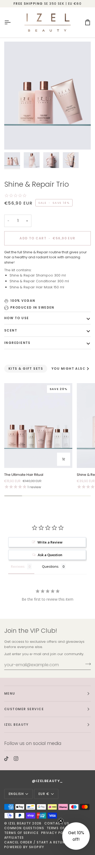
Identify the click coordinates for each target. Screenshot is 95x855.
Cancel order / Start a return (35, 842)
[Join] (86, 664)
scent (10, 330)
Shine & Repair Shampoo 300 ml (38, 275)
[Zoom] (14, 139)
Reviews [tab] (18, 566)
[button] (76, 836)
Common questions (24, 828)
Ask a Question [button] (50, 554)
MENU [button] (9, 693)
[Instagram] (16, 758)
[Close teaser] (60, 820)
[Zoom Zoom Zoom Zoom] (47, 96)
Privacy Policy (56, 833)
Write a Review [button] (50, 542)
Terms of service (21, 833)
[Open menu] (12, 22)
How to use (16, 318)
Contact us (56, 823)
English (16, 794)
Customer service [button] (24, 709)
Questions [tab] (50, 566)
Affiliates (14, 837)
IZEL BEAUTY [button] (16, 724)
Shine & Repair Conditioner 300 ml (40, 281)
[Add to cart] (63, 459)
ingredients (17, 342)
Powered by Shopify (24, 847)
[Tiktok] (6, 758)
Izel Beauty (19, 823)
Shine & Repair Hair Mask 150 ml (37, 287)
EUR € (44, 794)
